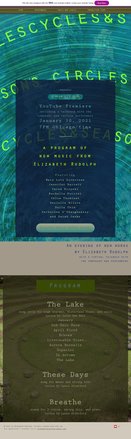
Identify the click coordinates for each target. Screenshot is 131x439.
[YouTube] (115, 426)
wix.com (58, 426)
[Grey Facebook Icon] (119, 426)
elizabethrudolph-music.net (51, 429)
